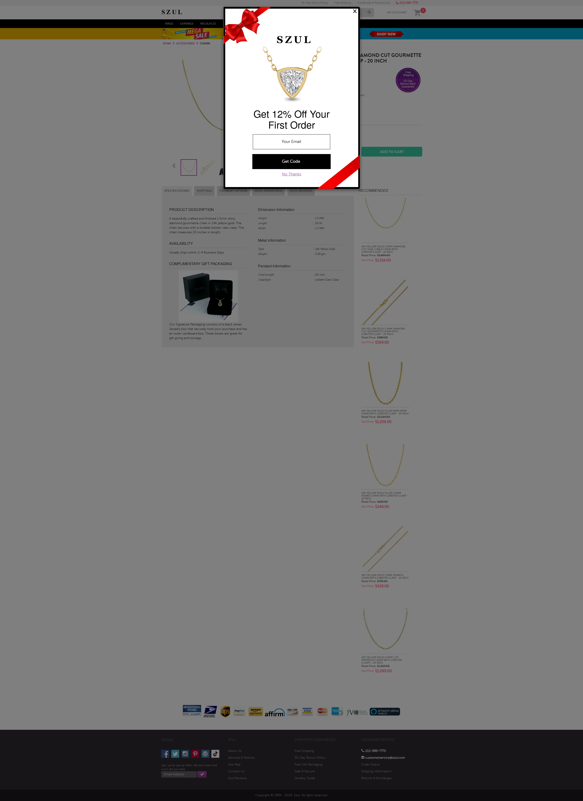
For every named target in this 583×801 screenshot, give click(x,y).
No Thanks (291, 174)
